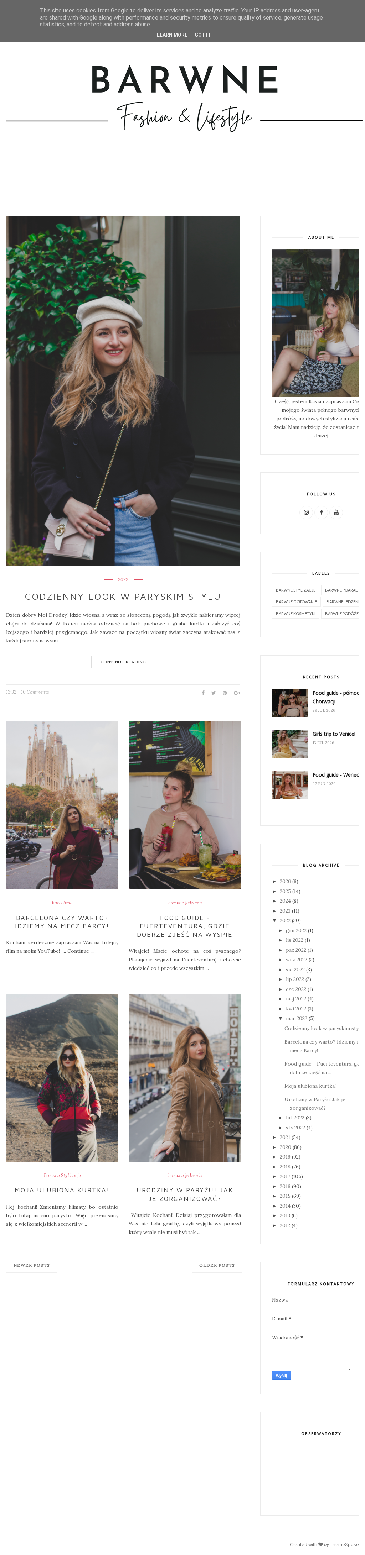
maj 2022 (296, 998)
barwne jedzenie (185, 903)
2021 (285, 1137)
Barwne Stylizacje (62, 1175)
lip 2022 (295, 979)
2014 (285, 1206)
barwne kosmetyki (295, 613)
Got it (203, 35)
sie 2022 (295, 969)
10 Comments (35, 692)
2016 (285, 1186)
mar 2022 (296, 1018)
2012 (285, 1225)
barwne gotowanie (296, 601)
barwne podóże (342, 613)
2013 (285, 1215)
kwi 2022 (296, 1008)
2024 (285, 901)
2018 (285, 1166)
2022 (123, 580)
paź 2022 (296, 950)
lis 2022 (294, 940)
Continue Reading (123, 661)
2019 (285, 1157)
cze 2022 (296, 989)
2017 (285, 1176)
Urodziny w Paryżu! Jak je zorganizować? (185, 1194)
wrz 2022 (296, 959)
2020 (285, 1147)
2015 (285, 1196)
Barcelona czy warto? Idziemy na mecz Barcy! (62, 922)
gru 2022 (296, 930)
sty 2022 (295, 1127)
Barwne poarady (343, 590)
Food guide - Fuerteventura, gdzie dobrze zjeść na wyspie (185, 926)
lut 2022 (295, 1117)
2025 (285, 891)
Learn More (172, 35)
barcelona (62, 903)
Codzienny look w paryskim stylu (123, 596)
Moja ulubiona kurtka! (62, 1190)
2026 (285, 881)
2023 (285, 911)
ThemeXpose (344, 1544)
